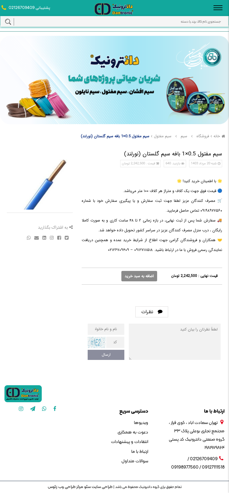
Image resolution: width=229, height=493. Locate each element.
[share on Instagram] (51, 237)
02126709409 (22, 8)
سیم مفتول (162, 136)
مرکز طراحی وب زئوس (65, 487)
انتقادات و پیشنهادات (129, 442)
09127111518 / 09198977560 (198, 467)
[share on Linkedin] (43, 237)
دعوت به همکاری (132, 432)
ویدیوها (141, 422)
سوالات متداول (134, 461)
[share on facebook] (58, 237)
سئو (87, 487)
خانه (216, 136)
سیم (184, 136)
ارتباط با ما (139, 451)
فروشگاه (202, 136)
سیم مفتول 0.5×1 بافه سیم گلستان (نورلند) (115, 136)
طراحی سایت (101, 487)
